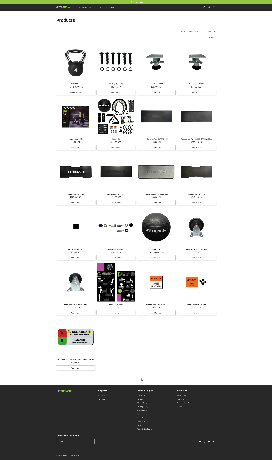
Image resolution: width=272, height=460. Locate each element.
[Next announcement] (215, 2)
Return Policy (142, 410)
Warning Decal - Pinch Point (196, 304)
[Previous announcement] (57, 2)
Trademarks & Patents (185, 403)
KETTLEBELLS (75, 84)
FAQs (139, 425)
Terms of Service (143, 422)
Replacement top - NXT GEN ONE (156, 194)
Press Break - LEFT (156, 84)
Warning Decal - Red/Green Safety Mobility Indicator (75, 359)
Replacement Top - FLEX (75, 194)
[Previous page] (130, 379)
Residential (101, 399)
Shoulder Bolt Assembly (115, 249)
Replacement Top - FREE (116, 194)
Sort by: (183, 32)
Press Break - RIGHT (196, 84)
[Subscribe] (92, 441)
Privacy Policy (142, 414)
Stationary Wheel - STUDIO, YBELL (75, 304)
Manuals (180, 407)
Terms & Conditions (144, 429)
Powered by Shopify (74, 455)
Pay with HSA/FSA (184, 395)
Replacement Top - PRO (196, 194)
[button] (77, 7)
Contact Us (141, 395)
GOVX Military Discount (145, 403)
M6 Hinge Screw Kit (116, 84)
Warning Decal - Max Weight (156, 304)
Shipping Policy (142, 407)
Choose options (75, 92)
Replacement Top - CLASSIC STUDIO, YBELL (196, 139)
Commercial (101, 395)
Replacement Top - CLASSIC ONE (156, 139)
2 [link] (141, 379)
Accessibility (141, 418)
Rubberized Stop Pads (75, 249)
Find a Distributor (183, 399)
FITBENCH (64, 455)
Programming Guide (76, 139)
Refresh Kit (116, 139)
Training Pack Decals (116, 304)
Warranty (140, 399)
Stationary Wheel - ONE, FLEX (196, 249)
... (177, 410)
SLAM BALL (156, 249)
